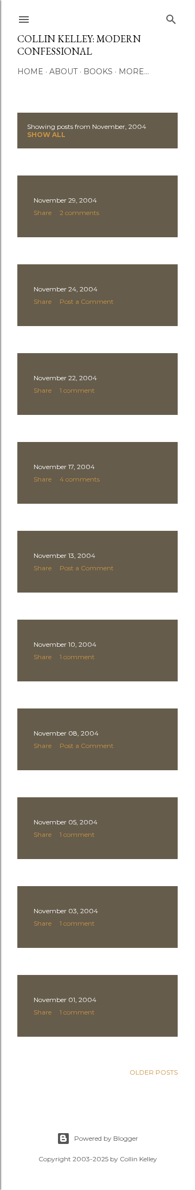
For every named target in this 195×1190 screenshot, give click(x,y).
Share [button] (42, 213)
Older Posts (153, 1072)
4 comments (80, 479)
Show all (46, 135)
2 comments (79, 213)
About (63, 71)
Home (30, 71)
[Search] (171, 17)
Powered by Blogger (106, 1138)
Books (98, 71)
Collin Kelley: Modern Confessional (79, 44)
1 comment (77, 390)
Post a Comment (87, 301)
